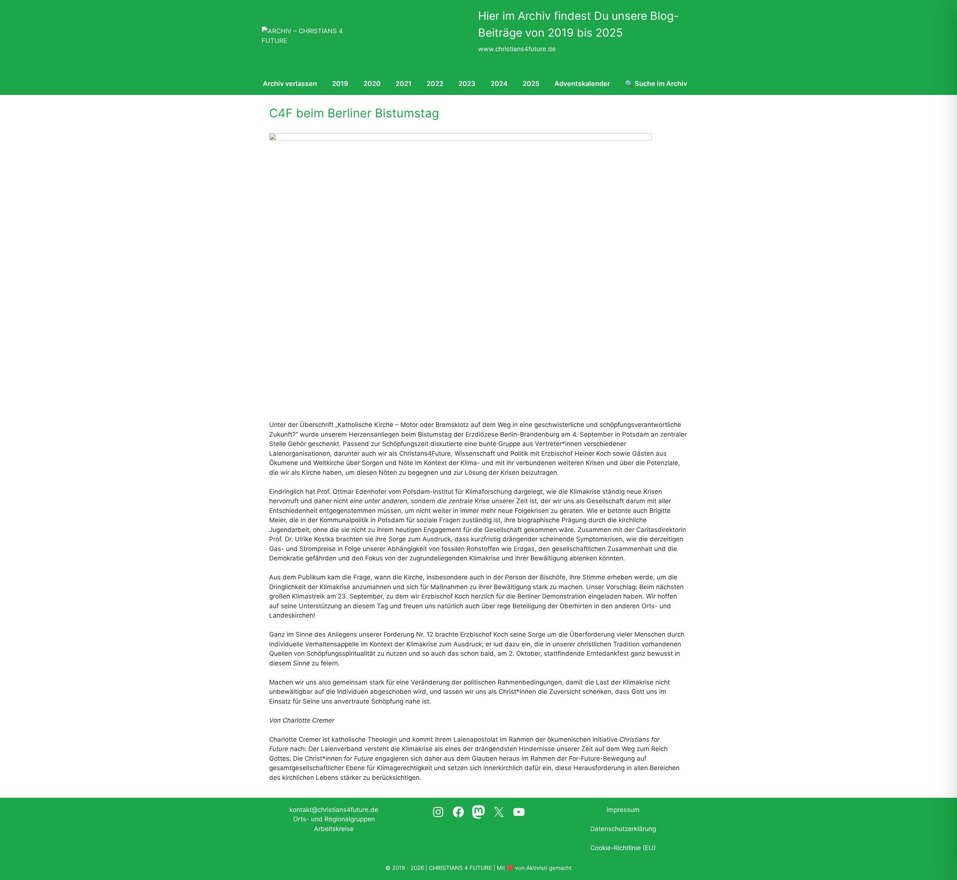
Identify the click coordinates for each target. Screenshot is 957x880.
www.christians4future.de (517, 49)
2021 (404, 83)
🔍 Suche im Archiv (656, 83)
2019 (340, 83)
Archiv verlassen (290, 83)
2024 (499, 83)
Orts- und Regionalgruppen (334, 819)
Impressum (623, 809)
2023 (467, 83)
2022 (435, 83)
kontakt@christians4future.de (333, 809)
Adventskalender (582, 83)
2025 (531, 83)
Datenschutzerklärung (623, 829)
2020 (372, 83)
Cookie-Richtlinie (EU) (623, 848)
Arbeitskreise (334, 829)
